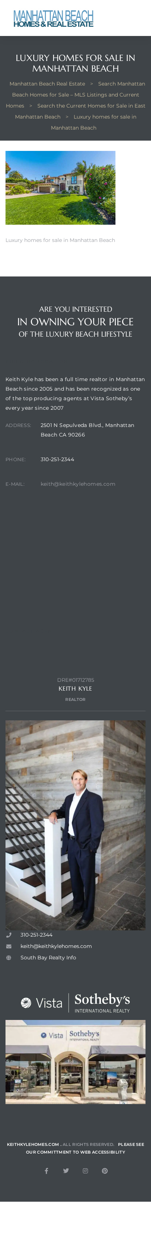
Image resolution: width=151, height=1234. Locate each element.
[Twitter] (66, 1171)
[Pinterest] (105, 1171)
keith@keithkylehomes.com (78, 484)
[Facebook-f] (46, 1171)
